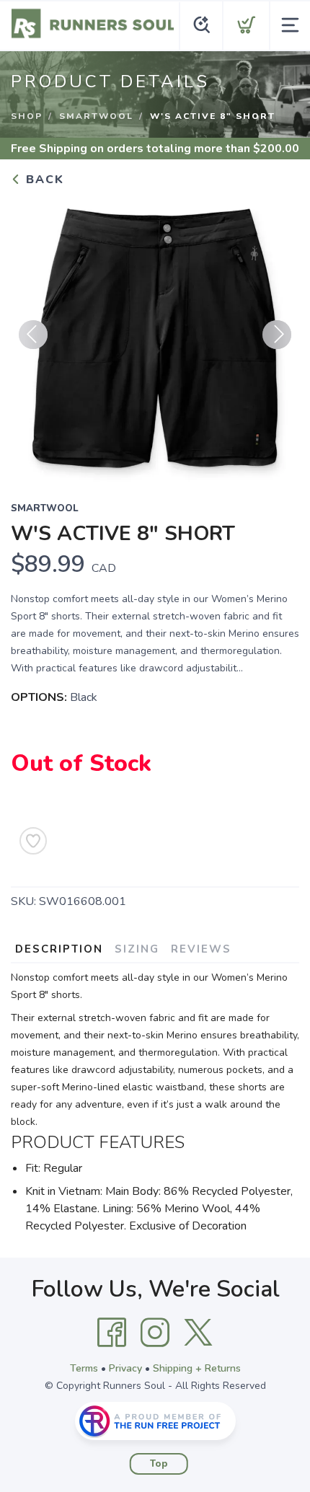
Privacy (125, 1368)
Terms (84, 1368)
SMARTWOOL (96, 116)
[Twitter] (198, 1332)
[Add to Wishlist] (33, 841)
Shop (27, 116)
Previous (33, 334)
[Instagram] (155, 1332)
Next (276, 334)
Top (159, 1463)
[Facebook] (111, 1332)
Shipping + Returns (197, 1368)
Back (43, 179)
